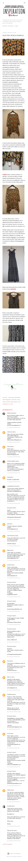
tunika (18, 401)
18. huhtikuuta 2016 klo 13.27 (13, 729)
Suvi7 (8, 733)
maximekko (13, 289)
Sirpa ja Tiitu (10, 830)
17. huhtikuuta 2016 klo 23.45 (13, 624)
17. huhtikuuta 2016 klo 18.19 (13, 442)
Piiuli (8, 661)
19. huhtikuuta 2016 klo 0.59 (13, 766)
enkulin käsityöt (11, 461)
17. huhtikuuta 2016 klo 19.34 (13, 519)
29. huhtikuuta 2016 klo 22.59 (13, 840)
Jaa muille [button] (4, 397)
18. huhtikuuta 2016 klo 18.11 (13, 748)
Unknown (9, 432)
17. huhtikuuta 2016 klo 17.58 (13, 427)
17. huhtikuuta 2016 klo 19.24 (13, 481)
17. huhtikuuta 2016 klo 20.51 (13, 531)
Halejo (9, 790)
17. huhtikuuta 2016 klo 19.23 (13, 472)
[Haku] (25, 2)
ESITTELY (11, 26)
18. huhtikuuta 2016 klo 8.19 (13, 656)
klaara (8, 550)
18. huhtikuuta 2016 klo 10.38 (13, 711)
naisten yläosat (13, 401)
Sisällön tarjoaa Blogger (15, 853)
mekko (18, 399)
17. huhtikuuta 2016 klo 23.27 (13, 611)
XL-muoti (11, 404)
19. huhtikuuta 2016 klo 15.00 (13, 785)
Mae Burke (19, 856)
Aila (8, 524)
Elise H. (9, 677)
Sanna (8, 446)
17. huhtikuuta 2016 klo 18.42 (13, 456)
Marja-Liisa (10, 413)
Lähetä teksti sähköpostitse (14, 397)
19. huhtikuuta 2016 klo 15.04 (13, 801)
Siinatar (9, 565)
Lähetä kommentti (7, 844)
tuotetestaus (5, 404)
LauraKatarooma (11, 486)
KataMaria (10, 694)
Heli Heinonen (11, 535)
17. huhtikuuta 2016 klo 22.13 (13, 577)
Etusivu (4, 26)
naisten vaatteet (6, 401)
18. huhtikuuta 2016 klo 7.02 (13, 642)
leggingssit (8, 399)
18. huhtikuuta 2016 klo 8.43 (13, 690)
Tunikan (4, 174)
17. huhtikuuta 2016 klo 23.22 (13, 596)
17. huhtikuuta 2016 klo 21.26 (13, 545)
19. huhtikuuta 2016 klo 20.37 (13, 826)
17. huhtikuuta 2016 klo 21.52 (13, 560)
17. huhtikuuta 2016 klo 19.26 (13, 503)
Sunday (9, 806)
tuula (8, 477)
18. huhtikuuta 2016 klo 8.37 (13, 672)
